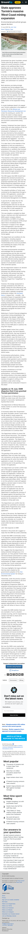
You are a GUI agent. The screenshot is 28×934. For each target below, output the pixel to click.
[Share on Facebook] (8, 675)
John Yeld (13, 27)
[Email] (16, 675)
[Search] (22, 2)
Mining (21, 680)
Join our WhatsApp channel (9, 916)
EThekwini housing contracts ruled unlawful (15, 782)
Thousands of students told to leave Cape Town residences (15, 766)
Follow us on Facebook (8, 907)
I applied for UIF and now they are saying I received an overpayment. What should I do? (14, 855)
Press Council (20, 880)
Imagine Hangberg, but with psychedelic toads (15, 802)
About (3, 895)
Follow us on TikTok (7, 905)
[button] (26, 2)
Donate (18, 2)
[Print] (19, 675)
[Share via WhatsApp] (13, 675)
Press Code (19, 882)
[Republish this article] (22, 675)
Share (3, 31)
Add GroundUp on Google (14, 31)
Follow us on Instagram (8, 912)
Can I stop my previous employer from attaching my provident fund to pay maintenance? (14, 866)
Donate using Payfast (14, 666)
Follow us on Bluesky (7, 909)
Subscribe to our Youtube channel (10, 914)
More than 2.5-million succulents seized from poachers (13, 772)
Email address (6, 707)
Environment (13, 680)
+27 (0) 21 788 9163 (7, 925)
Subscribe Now (14, 715)
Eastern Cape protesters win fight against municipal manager (15, 788)
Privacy (4, 897)
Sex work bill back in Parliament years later (13, 818)
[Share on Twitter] (11, 675)
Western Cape (9, 29)
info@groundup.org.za (8, 923)
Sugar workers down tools (14, 777)
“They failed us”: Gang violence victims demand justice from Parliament (14, 812)
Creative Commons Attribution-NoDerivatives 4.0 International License (12, 747)
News (2, 29)
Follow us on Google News (8, 903)
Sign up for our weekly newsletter (10, 899)
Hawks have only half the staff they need (14, 807)
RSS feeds (4, 901)
